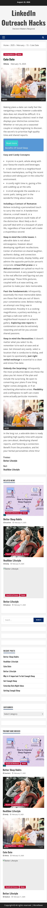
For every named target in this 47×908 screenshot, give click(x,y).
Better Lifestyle (10, 459)
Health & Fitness (12, 595)
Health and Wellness (13, 554)
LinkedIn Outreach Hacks (23, 17)
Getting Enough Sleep (11, 690)
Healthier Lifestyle (11, 467)
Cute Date (7, 666)
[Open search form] (43, 37)
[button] (3, 37)
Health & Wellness (13, 513)
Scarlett (8, 523)
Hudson (8, 605)
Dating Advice (10, 54)
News (19, 54)
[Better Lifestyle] (23, 582)
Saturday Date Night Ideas (13, 685)
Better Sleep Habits (12, 519)
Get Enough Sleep (10, 681)
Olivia (6, 64)
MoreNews (38, 905)
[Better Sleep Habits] (23, 500)
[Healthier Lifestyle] (23, 541)
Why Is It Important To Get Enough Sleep (19, 676)
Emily (7, 564)
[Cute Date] (23, 833)
